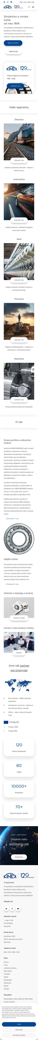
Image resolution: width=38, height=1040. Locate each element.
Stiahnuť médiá (19, 618)
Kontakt (6, 989)
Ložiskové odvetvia (10, 968)
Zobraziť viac (15, 86)
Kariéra (19, 653)
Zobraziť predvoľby (19, 1035)
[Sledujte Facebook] (7, 2)
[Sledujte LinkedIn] (4, 2)
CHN (33, 2)
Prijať (19, 1024)
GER (29, 2)
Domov (6, 962)
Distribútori (19, 857)
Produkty (7, 974)
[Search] (29, 6)
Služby (6, 977)
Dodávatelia (8, 980)
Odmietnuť (19, 1030)
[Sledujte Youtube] (11, 2)
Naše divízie (13, 51)
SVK (25, 2)
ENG (21, 2)
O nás (6, 965)
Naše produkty (13, 43)
